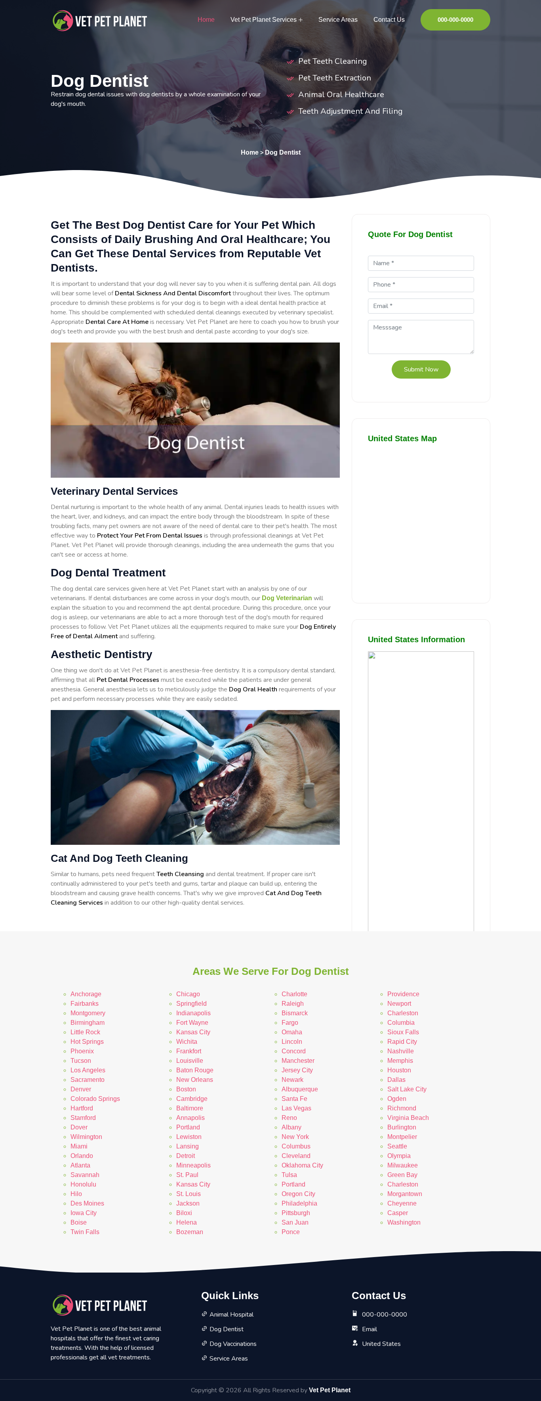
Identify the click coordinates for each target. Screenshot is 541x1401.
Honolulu (83, 1184)
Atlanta (80, 1165)
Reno (289, 1117)
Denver (80, 1089)
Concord (294, 1051)
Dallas (396, 1079)
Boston (186, 1089)
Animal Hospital (231, 1314)
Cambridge (192, 1098)
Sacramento (87, 1079)
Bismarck (295, 1013)
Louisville (189, 1060)
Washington (404, 1222)
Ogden (396, 1098)
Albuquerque (300, 1089)
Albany (291, 1127)
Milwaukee (402, 1165)
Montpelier (402, 1136)
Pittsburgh (296, 1213)
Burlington (401, 1127)
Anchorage (85, 994)
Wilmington (86, 1136)
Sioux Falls (403, 1032)
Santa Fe (294, 1098)
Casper (397, 1213)
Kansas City (193, 1032)
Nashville (400, 1051)
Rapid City (402, 1041)
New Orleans (194, 1079)
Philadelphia (299, 1203)
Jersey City (297, 1070)
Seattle (397, 1146)
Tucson (80, 1060)
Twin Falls (84, 1232)
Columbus (296, 1146)
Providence (403, 994)
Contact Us (389, 19)
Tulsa (289, 1174)
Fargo (290, 1022)
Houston (399, 1070)
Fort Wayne (192, 1022)
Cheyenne (402, 1203)
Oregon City (298, 1193)
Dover (79, 1127)
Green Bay (402, 1174)
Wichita (186, 1041)
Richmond (401, 1108)
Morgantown (404, 1193)
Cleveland (296, 1155)
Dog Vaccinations (233, 1344)
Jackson (188, 1203)
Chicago (188, 994)
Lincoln (292, 1041)
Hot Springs (87, 1041)
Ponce (291, 1232)
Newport (399, 1003)
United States (381, 1344)
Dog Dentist (283, 152)
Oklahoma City (302, 1165)
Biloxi (184, 1213)
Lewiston (189, 1136)
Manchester (298, 1060)
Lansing (187, 1146)
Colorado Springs (95, 1098)
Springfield (191, 1003)
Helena (186, 1222)
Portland (188, 1127)
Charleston (402, 1013)
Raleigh (293, 1003)
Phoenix (82, 1051)
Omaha (292, 1032)
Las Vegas (296, 1108)
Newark (292, 1079)
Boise (78, 1222)
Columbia (401, 1022)
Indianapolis (193, 1013)
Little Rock (85, 1032)
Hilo (76, 1193)
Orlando (81, 1155)
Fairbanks (84, 1003)
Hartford (81, 1108)
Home (206, 19)
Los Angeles (87, 1070)
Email (369, 1329)
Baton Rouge (194, 1070)
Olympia (399, 1155)
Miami (79, 1146)
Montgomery (87, 1013)
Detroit (185, 1155)
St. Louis (188, 1193)
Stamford (83, 1117)
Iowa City (83, 1213)
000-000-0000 (455, 19)
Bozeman (189, 1232)
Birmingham (87, 1022)
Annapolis (190, 1117)
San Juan (295, 1222)
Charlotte (294, 994)
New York (295, 1136)
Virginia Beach (408, 1117)
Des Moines (87, 1203)
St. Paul (187, 1174)
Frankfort (188, 1051)
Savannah (84, 1174)
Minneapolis (193, 1165)
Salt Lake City (407, 1089)
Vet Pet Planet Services (263, 19)
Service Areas (338, 19)
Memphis (400, 1060)
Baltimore (189, 1108)
